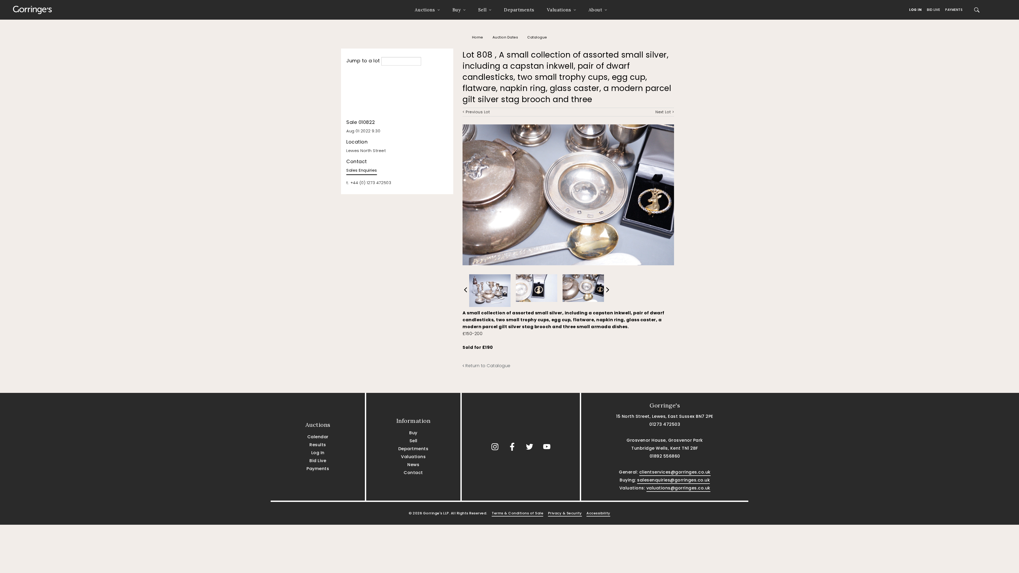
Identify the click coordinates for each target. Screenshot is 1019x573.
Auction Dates (505, 37)
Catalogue (537, 37)
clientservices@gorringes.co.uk (675, 472)
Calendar (318, 437)
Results (317, 445)
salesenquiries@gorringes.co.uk (673, 480)
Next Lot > (664, 112)
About (595, 10)
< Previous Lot (476, 112)
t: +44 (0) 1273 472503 (368, 182)
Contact (413, 473)
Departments (519, 10)
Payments (953, 9)
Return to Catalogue (487, 366)
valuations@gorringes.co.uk (678, 488)
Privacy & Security (565, 513)
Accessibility (598, 513)
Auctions (425, 10)
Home (477, 37)
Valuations (559, 10)
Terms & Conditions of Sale (517, 513)
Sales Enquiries (361, 170)
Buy (456, 10)
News (413, 465)
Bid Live (933, 9)
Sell (482, 10)
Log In (915, 9)
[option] (490, 289)
